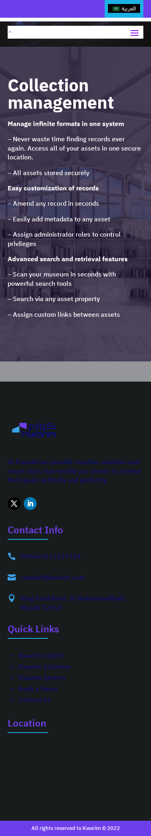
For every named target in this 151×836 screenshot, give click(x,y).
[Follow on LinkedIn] (30, 503)
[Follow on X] (14, 503)
